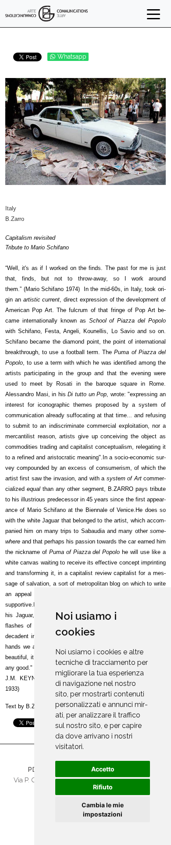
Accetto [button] (102, 769)
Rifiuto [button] (103, 787)
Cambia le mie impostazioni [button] (103, 809)
